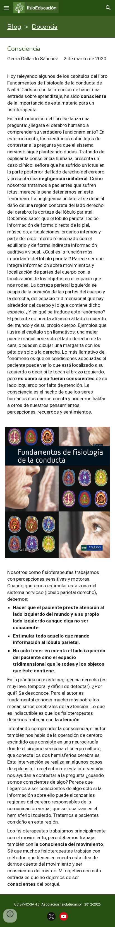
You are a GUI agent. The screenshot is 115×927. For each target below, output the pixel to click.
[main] (57, 26)
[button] (6, 7)
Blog (14, 26)
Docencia (45, 26)
